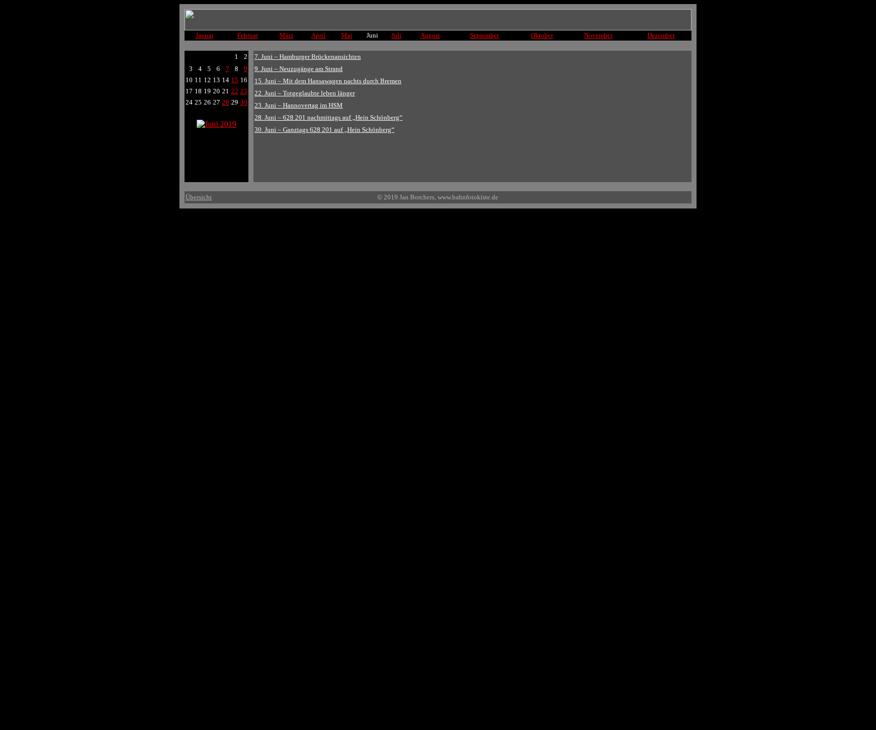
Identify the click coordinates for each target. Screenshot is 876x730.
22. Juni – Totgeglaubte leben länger (304, 93)
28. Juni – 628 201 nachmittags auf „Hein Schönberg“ (328, 117)
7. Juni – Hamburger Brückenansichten (307, 56)
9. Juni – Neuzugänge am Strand (298, 69)
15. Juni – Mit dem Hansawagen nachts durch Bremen (328, 81)
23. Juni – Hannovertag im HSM (298, 105)
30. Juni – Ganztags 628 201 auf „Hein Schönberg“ (324, 129)
